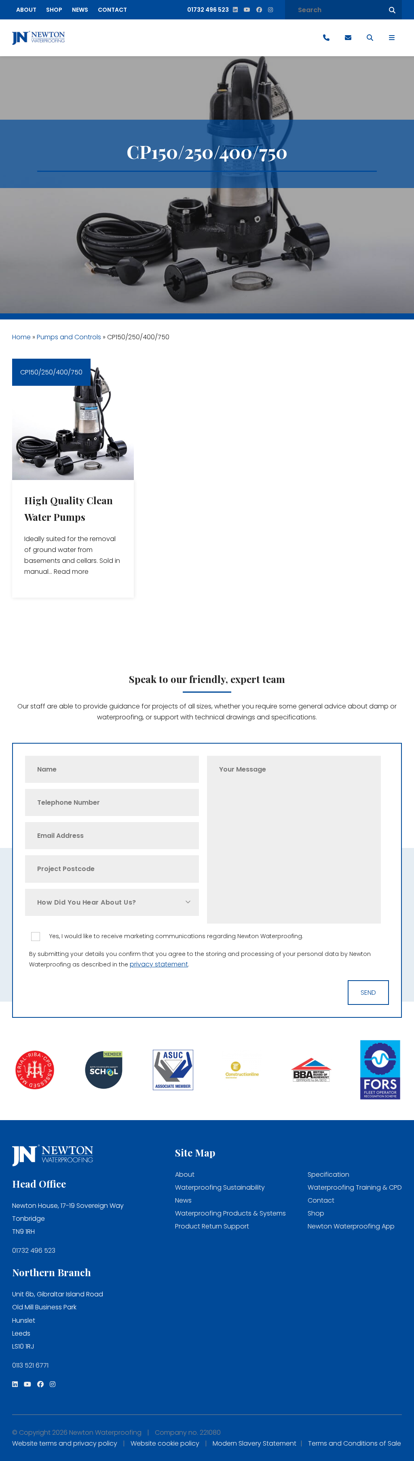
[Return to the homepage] (38, 38)
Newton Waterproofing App (351, 1226)
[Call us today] (326, 38)
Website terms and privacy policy (64, 1443)
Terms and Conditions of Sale (354, 1443)
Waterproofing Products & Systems (230, 1213)
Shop (54, 10)
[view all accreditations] (34, 1071)
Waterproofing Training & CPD (355, 1187)
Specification (328, 1174)
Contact (112, 10)
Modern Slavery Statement (254, 1443)
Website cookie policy (165, 1443)
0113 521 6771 (30, 1365)
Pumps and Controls (69, 337)
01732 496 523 (33, 1250)
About (26, 10)
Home (21, 337)
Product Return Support (212, 1226)
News (80, 10)
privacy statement (159, 964)
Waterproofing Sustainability (220, 1187)
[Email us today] (348, 38)
